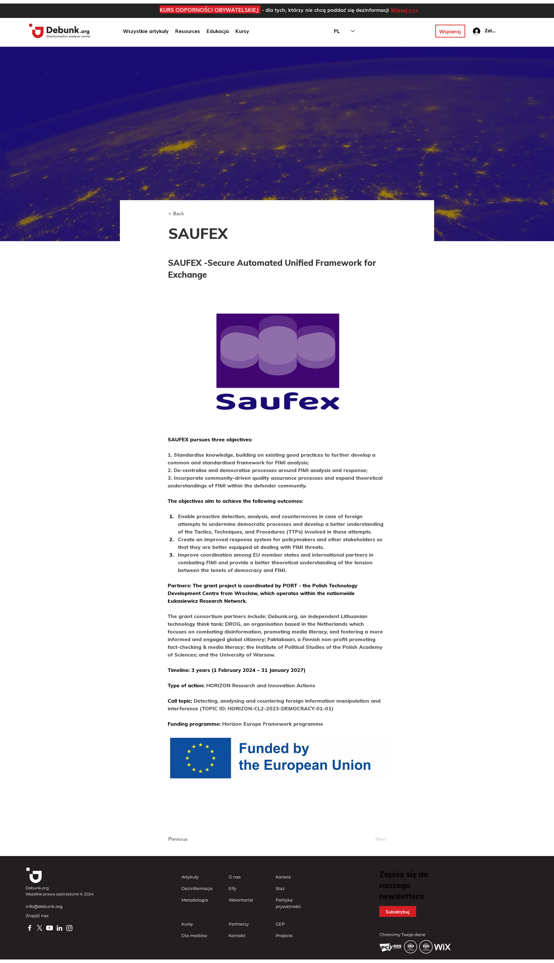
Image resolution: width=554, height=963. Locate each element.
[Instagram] (69, 928)
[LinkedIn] (59, 928)
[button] (217, 31)
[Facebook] (30, 928)
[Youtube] (50, 928)
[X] (40, 928)
